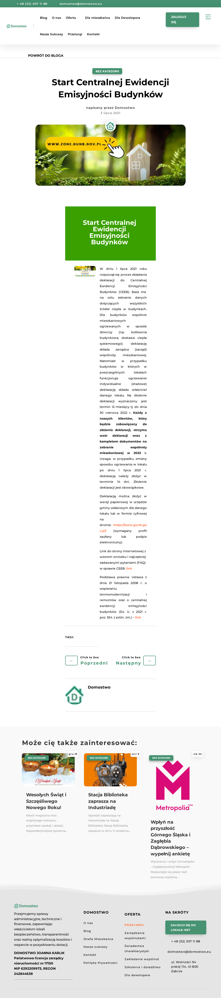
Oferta (71, 18)
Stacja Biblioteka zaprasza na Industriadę (108, 801)
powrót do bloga (45, 55)
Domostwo (125, 108)
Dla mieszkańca (97, 18)
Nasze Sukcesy (51, 34)
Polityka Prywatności (101, 962)
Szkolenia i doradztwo (143, 967)
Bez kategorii (107, 71)
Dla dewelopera (137, 975)
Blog (43, 18)
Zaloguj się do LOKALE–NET (183, 927)
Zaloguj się (178, 19)
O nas (56, 18)
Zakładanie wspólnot (142, 959)
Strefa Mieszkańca (98, 939)
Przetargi (75, 34)
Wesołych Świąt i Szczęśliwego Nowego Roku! (46, 801)
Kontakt (93, 34)
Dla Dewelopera (127, 18)
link (129, 568)
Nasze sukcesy (95, 946)
